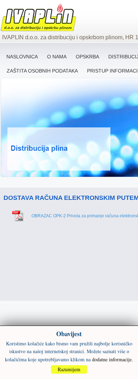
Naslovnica (22, 56)
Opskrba (87, 56)
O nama (57, 56)
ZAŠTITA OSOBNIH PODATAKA (42, 71)
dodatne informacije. (112, 359)
